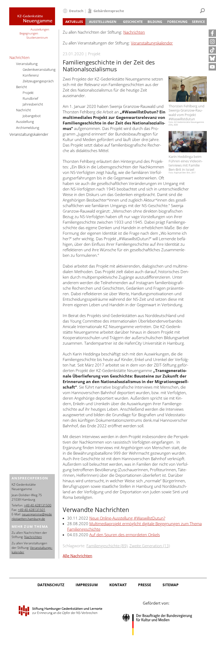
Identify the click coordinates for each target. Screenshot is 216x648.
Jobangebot (32, 115)
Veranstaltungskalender (152, 43)
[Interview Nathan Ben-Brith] (188, 142)
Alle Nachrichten (77, 555)
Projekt (28, 92)
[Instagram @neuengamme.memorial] (212, 41)
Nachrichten (134, 32)
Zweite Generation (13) (149, 545)
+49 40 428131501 (31, 510)
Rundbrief (30, 98)
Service (198, 21)
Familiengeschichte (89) (106, 545)
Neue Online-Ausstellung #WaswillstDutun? (127, 518)
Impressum (87, 584)
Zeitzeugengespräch (38, 81)
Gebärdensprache (109, 10)
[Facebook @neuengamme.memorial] (212, 33)
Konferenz (31, 75)
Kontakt (118, 584)
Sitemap (171, 584)
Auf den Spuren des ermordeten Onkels (124, 534)
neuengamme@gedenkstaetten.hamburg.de (32, 516)
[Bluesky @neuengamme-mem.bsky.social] (212, 58)
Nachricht (23, 110)
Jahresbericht (33, 104)
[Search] (202, 10)
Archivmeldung (27, 127)
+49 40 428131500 (37, 505)
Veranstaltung (27, 63)
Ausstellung (25, 121)
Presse (144, 584)
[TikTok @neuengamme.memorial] (212, 50)
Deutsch (76, 10)
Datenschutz (50, 584)
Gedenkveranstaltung (39, 69)
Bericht (21, 86)
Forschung (177, 21)
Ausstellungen (102, 21)
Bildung (155, 21)
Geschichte (133, 21)
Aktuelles (74, 21)
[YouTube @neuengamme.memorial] (212, 67)
